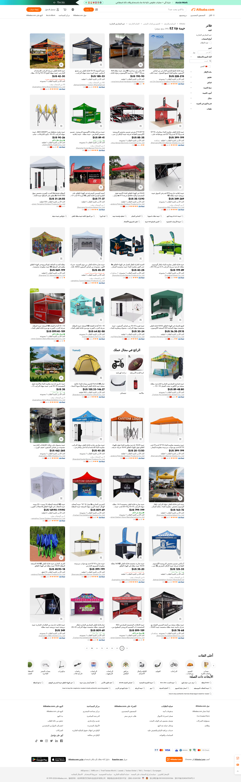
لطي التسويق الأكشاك (131, 222)
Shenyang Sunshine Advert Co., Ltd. (91, 207)
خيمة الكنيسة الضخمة (146, 683)
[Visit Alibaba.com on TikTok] (36, 740)
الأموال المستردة (93, 726)
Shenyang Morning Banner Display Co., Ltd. (167, 143)
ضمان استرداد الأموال (165, 716)
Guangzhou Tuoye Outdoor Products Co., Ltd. (87, 281)
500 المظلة (205, 683)
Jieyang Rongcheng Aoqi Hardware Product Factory (126, 81)
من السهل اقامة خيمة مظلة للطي (82, 216)
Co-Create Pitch (203, 716)
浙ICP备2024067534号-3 (184, 778)
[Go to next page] (87, 648)
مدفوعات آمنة (168, 711)
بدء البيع (60, 716)
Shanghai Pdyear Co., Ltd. (174, 275)
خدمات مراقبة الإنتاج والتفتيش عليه (160, 730)
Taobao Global (130, 771)
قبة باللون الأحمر (106, 683)
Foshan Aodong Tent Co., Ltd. (93, 337)
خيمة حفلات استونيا (154, 216)
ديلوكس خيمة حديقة (58, 216)
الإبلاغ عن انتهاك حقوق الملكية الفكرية (86, 730)
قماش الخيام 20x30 (125, 683)
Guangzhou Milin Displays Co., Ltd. (171, 207)
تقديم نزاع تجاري (94, 721)
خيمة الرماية (139, 688)
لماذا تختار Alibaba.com (201, 711)
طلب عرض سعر (130, 716)
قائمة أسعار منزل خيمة (87, 683)
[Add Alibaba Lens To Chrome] (174, 759)
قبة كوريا (102, 216)
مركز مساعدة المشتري (91, 711)
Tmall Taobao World (108, 771)
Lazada (120, 771)
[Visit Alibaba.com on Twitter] (51, 740)
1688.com (95, 771)
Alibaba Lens (200, 759)
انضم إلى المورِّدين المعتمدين (52, 726)
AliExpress (85, 771)
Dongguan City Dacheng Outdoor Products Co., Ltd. (166, 81)
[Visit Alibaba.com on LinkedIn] (56, 740)
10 (92, 648)
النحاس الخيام (135, 216)
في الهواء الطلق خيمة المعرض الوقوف (60, 683)
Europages (157, 771)
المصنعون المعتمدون (129, 711)
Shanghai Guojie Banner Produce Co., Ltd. (128, 275)
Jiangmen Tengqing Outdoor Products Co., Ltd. (47, 204)
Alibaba (182, 24)
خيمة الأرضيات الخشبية (173, 222)
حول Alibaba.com (203, 706)
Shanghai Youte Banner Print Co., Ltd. (90, 148)
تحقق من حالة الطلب (55, 721)
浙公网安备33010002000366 (161, 778)
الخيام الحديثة (163, 688)
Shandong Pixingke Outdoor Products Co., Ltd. (126, 204)
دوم (151, 688)
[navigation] (200, 336)
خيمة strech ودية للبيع (174, 216)
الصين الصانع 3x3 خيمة (152, 222)
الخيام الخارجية (134, 24)
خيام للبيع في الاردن (121, 688)
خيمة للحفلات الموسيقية (201, 688)
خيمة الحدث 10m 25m (167, 683)
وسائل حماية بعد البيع (165, 726)
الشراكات (59, 730)
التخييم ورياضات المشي (151, 24)
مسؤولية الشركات (203, 721)
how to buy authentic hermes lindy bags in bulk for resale (189, 694)
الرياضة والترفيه (170, 24)
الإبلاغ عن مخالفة (93, 735)
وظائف (207, 726)
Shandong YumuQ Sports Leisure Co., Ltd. (88, 395)
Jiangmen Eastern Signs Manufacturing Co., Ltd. (47, 339)
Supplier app (117, 759)
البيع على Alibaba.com (55, 711)
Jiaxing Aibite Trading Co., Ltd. (53, 145)
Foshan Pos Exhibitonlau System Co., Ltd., (168, 395)
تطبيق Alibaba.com (75, 759)
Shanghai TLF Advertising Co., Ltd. (52, 275)
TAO (140, 771)
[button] (96, 9)
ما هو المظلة (37, 683)
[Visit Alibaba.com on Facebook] (61, 740)
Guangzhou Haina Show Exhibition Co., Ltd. (48, 87)
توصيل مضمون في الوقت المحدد (161, 721)
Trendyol (147, 771)
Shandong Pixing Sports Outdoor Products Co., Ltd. (126, 337)
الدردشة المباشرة (93, 716)
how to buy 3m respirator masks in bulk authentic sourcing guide (85, 688)
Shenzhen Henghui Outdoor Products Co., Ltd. (166, 337)
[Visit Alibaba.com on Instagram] (46, 740)
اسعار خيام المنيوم (181, 688)
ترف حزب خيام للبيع (188, 683)
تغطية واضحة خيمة (118, 216)
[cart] (65, 10)
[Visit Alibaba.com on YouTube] (41, 740)
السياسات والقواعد (166, 735)
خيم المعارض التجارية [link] (117, 24)
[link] (237, 758)
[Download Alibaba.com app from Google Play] (39, 759)
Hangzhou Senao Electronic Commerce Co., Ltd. (126, 143)
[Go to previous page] (127, 648)
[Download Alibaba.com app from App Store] (58, 759)
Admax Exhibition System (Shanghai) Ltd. (89, 85)
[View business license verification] (143, 778)
